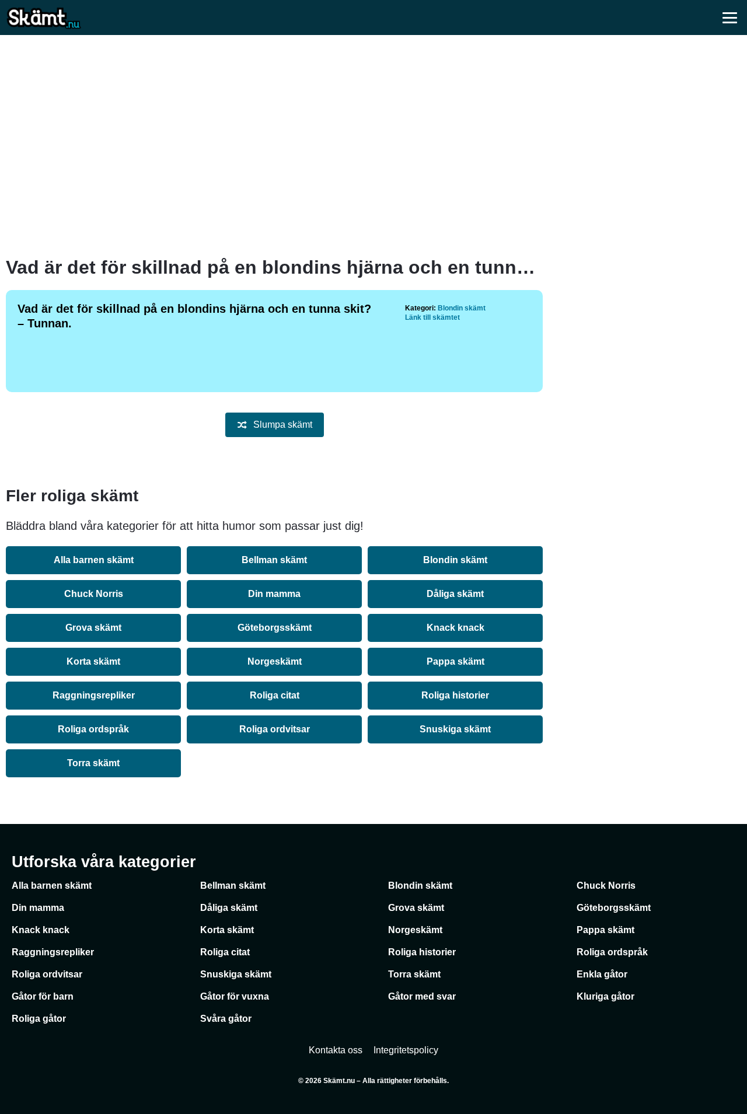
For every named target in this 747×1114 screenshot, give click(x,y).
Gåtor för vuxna (234, 996)
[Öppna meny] (729, 17)
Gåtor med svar (422, 996)
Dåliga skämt (455, 594)
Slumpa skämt (282, 424)
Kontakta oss (335, 1050)
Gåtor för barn (43, 996)
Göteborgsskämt (275, 628)
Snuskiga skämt (455, 729)
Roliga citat (274, 695)
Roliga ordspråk (93, 729)
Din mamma (274, 594)
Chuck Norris (93, 594)
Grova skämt (93, 628)
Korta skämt (93, 661)
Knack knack (455, 628)
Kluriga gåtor (605, 996)
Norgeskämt (274, 661)
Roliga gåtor (39, 1019)
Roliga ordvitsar (274, 729)
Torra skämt (93, 763)
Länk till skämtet (432, 317)
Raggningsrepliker (94, 695)
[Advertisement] (373, 146)
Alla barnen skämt (94, 560)
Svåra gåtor (226, 1019)
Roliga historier (455, 695)
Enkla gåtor (602, 974)
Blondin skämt (462, 308)
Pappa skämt (455, 661)
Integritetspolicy (406, 1050)
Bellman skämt (274, 560)
